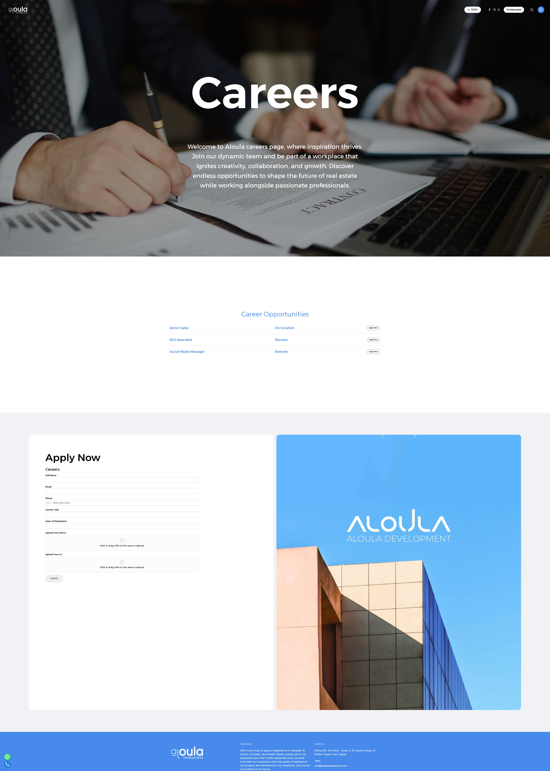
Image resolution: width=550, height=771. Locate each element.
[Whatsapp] (7, 757)
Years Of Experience (56, 521)
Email (49, 487)
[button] (541, 9)
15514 (318, 761)
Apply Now (373, 328)
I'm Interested (514, 9)
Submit (54, 578)
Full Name (51, 475)
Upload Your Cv (54, 554)
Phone (48, 498)
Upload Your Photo (56, 533)
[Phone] (7, 764)
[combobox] (49, 502)
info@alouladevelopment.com (331, 766)
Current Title (52, 509)
